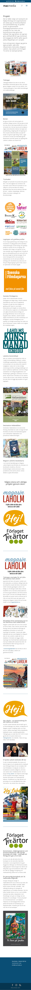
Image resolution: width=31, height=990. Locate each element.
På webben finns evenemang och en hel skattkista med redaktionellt (15, 621)
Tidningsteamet (7, 738)
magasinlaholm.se (15, 602)
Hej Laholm (11, 773)
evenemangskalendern (9, 648)
